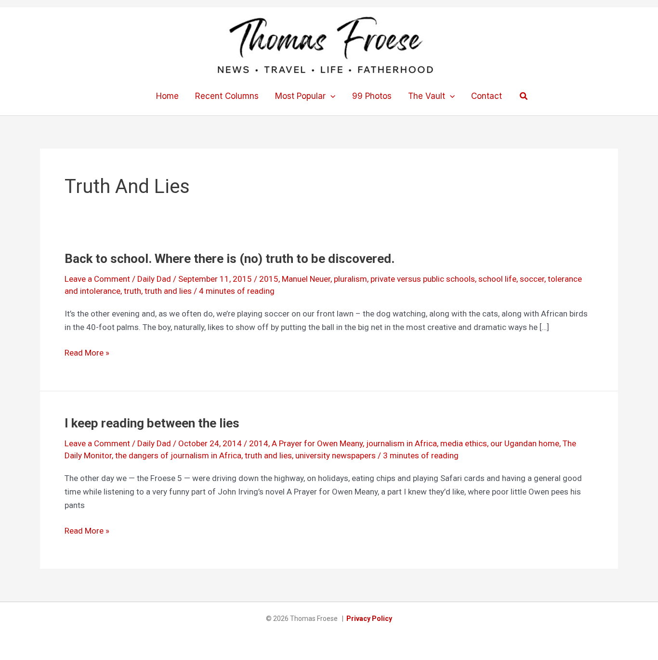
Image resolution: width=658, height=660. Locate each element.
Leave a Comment (97, 279)
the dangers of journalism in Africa (178, 455)
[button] (330, 96)
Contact (486, 96)
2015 (268, 279)
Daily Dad (154, 279)
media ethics (463, 443)
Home (167, 96)
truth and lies (168, 291)
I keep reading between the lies (152, 423)
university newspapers (335, 455)
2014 (258, 443)
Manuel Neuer (306, 279)
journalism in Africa (401, 443)
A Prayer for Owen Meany (317, 443)
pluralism (350, 279)
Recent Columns (227, 96)
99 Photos (372, 96)
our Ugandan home (524, 443)
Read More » (87, 353)
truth (132, 291)
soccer (532, 279)
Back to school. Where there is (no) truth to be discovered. (230, 258)
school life (497, 279)
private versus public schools (422, 279)
